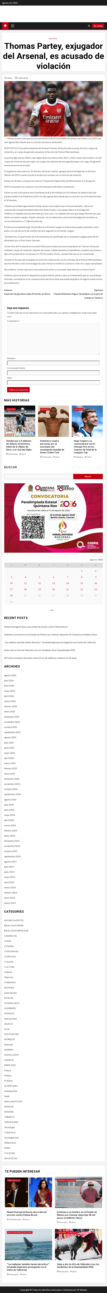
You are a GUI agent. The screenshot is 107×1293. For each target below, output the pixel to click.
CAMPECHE (10, 935)
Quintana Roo (10, 1091)
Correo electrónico (16, 368)
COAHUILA (10, 956)
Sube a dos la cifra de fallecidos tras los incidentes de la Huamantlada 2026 (39, 650)
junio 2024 (9, 809)
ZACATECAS (10, 1158)
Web (9, 377)
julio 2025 (9, 742)
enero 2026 (9, 711)
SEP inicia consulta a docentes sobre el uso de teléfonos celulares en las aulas (40, 658)
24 (11, 595)
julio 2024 (9, 804)
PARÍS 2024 (10, 1065)
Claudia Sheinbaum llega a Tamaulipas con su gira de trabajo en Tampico (78, 294)
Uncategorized (11, 1137)
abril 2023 (9, 882)
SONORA (9, 1111)
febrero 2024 (10, 830)
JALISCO (8, 1023)
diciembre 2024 (11, 778)
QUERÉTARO (11, 1085)
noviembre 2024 (12, 784)
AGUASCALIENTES (14, 920)
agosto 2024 (10, 799)
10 (11, 583)
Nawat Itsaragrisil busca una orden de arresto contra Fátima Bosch (36, 626)
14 (67, 583)
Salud (6, 1096)
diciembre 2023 (11, 840)
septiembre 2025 (12, 732)
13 (53, 583)
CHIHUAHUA (11, 951)
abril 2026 (9, 696)
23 (95, 589)
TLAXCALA (9, 1132)
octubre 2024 (10, 789)
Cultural (8, 972)
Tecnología (9, 1127)
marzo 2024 (10, 825)
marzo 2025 (10, 763)
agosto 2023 (10, 861)
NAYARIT (9, 1049)
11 (25, 583)
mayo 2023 (9, 877)
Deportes (53, 39)
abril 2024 (9, 820)
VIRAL (7, 1148)
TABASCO (9, 1116)
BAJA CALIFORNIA (14, 925)
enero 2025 (9, 773)
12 (39, 583)
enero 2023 (9, 897)
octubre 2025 (10, 727)
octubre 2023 (10, 851)
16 (95, 583)
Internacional (10, 1018)
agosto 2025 (10, 737)
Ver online (98, 26)
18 (25, 589)
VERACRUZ (10, 1142)
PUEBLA (8, 1080)
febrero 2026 (10, 706)
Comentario (13, 321)
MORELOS (9, 1039)
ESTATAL (8, 998)
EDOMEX (9, 987)
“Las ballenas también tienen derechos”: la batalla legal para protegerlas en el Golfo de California (50, 642)
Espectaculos (10, 992)
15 (81, 583)
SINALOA (9, 1106)
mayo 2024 (9, 815)
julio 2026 (9, 680)
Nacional (8, 1044)
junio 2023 (9, 871)
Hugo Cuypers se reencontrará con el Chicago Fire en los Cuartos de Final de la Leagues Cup (85, 447)
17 (11, 589)
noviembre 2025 (12, 722)
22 (81, 589)
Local (6, 1029)
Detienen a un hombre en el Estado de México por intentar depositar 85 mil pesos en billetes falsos (50, 634)
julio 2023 (9, 866)
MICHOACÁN (11, 1034)
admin (10, 78)
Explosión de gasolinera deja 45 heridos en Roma (27, 292)
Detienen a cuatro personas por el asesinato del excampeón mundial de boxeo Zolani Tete (52, 447)
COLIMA (8, 961)
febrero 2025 (10, 768)
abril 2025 (9, 758)
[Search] (89, 26)
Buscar (10, 467)
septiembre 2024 (12, 794)
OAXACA (9, 1060)
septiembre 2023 (12, 856)
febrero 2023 (10, 892)
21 (67, 589)
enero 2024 (9, 835)
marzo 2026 (10, 701)
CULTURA (9, 967)
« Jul (51, 610)
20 (53, 589)
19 (39, 589)
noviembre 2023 (12, 846)
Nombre (11, 358)
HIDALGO (9, 1013)
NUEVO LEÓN (11, 1054)
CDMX (7, 941)
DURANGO (10, 982)
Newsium (68, 1289)
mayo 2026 (9, 690)
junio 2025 (9, 747)
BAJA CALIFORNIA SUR (16, 930)
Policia (7, 1070)
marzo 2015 (10, 903)
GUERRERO (10, 1008)
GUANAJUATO (12, 1003)
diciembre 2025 (11, 716)
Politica (8, 1075)
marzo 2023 (10, 887)
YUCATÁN (9, 1153)
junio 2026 (9, 685)
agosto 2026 (10, 675)
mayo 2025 (9, 753)
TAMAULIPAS (11, 1122)
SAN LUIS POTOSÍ (13, 1101)
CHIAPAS (9, 946)
